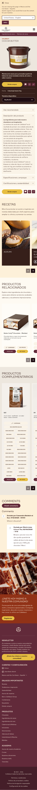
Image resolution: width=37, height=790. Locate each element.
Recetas (4, 684)
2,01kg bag (22, 472)
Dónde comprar (7, 706)
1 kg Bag (22, 445)
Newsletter (5, 703)
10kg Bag (8, 434)
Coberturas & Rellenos (9, 724)
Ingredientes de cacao (8, 34)
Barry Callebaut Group (9, 697)
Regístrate (8, 618)
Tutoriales (5, 762)
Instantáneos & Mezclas (9, 737)
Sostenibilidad (6, 690)
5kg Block (21, 468)
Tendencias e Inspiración (10, 687)
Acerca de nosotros (8, 693)
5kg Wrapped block (16, 427)
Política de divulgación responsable (18, 783)
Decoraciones (6, 731)
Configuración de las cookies (18, 786)
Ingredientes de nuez (8, 721)
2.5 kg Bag (10, 442)
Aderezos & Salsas (8, 734)
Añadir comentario (11, 506)
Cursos (4, 752)
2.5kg (8, 468)
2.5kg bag (9, 472)
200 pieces (22, 347)
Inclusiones (5, 727)
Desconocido (10, 430)
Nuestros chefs (6, 758)
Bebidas (4, 740)
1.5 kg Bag (23, 438)
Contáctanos (6, 700)
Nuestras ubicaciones (9, 755)
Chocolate (5, 715)
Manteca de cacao (22, 34)
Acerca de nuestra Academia (11, 749)
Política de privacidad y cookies (18, 781)
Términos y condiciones (18, 778)
